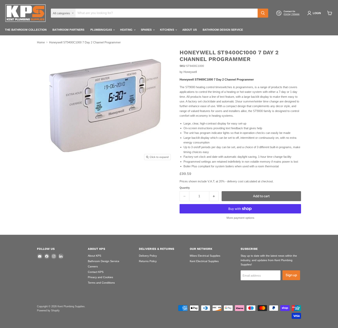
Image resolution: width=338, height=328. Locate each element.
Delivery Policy (148, 255)
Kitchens (167, 29)
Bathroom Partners (68, 29)
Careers (93, 266)
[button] (314, 13)
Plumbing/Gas (101, 29)
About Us (189, 29)
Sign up (291, 275)
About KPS (94, 255)
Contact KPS (95, 271)
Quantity (185, 187)
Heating (126, 29)
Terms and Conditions (101, 282)
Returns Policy (148, 261)
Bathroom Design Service (223, 29)
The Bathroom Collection (26, 29)
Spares (147, 29)
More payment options (240, 217)
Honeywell (190, 71)
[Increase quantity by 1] (214, 196)
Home (41, 42)
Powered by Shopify (48, 310)
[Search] (263, 13)
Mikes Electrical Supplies (205, 255)
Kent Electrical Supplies (204, 261)
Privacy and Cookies (100, 277)
